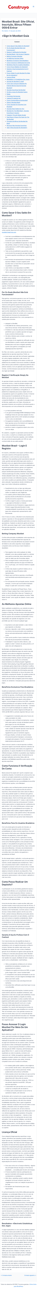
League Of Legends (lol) (14, 98)
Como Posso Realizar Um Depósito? (17, 67)
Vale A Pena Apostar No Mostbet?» (17, 127)
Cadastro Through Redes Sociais (16, 115)
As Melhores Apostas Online (15, 58)
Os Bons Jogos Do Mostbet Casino (17, 92)
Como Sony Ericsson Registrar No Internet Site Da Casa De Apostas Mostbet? (17, 86)
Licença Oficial (11, 77)
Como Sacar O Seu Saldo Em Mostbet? (18, 46)
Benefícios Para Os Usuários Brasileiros (18, 65)
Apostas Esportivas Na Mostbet (16, 90)
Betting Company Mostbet (14, 56)
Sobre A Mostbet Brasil (13, 102)
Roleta (8, 94)
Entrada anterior (6, 1275)
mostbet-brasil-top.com (9, 232)
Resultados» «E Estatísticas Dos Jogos (18, 79)
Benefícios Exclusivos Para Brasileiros (17, 60)
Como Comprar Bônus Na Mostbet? (17, 100)
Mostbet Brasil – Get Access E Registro (18, 54)
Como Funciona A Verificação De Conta (18, 62)
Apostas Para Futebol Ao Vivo (15, 109)
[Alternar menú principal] (33, 6)
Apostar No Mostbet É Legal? (15, 81)
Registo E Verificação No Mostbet (16, 52)
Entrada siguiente (30, 1275)
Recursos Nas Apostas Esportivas (17, 125)
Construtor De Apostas (13, 96)
